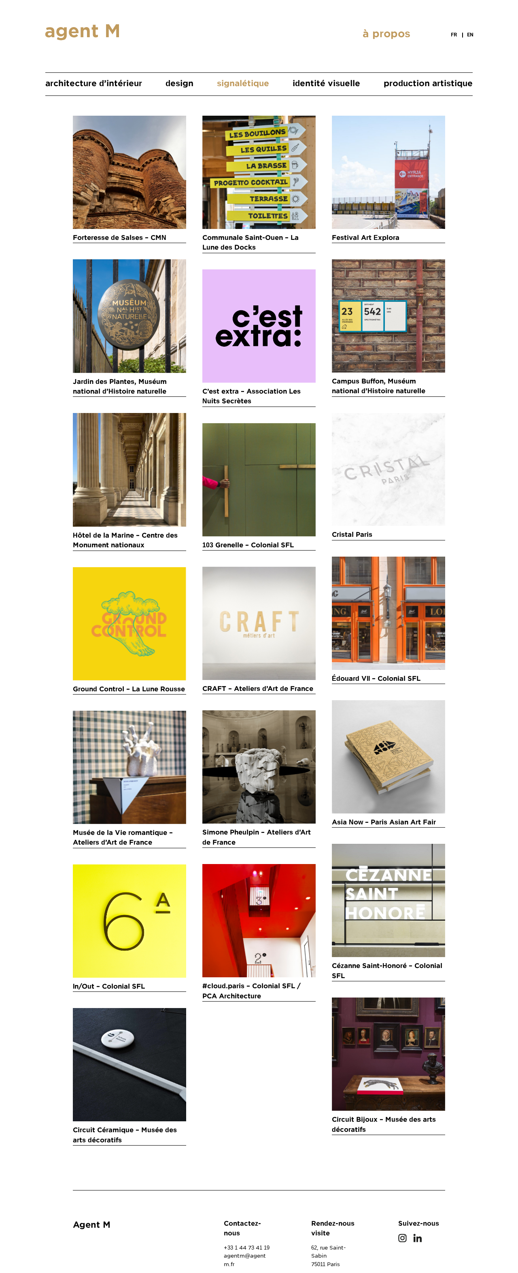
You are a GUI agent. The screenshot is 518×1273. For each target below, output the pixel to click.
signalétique (243, 83)
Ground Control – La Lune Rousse (129, 689)
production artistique (428, 83)
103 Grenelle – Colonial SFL (248, 545)
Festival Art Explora (365, 237)
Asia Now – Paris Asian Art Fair (384, 822)
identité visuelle (326, 83)
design (179, 83)
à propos (386, 34)
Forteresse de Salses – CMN (119, 237)
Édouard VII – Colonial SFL (376, 678)
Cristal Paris (352, 534)
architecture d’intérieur (93, 83)
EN (470, 35)
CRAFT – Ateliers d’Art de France (257, 689)
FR (454, 35)
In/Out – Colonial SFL (109, 986)
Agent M (91, 1225)
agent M (83, 31)
